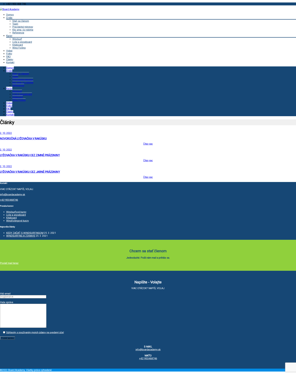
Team (15, 23)
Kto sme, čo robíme (22, 29)
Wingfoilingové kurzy (17, 220)
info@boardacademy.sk (12, 194)
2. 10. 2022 (6, 133)
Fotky (9, 53)
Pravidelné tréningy (22, 26)
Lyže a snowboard (22, 42)
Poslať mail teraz (9, 263)
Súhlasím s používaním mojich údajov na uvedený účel (35, 332)
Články (9, 59)
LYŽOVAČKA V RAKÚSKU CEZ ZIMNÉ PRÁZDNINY (30, 155)
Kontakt (10, 62)
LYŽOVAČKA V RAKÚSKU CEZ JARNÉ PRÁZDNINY (30, 171)
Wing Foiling (19, 47)
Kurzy (9, 35)
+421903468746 (9, 199)
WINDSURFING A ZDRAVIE (20, 235)
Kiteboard (17, 44)
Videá (9, 50)
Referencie (18, 32)
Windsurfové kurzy (16, 212)
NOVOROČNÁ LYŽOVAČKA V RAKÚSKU (23, 138)
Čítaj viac (148, 143)
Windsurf (17, 39)
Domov (10, 14)
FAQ (8, 56)
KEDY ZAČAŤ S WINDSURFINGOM (24, 232)
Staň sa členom (20, 21)
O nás (9, 17)
